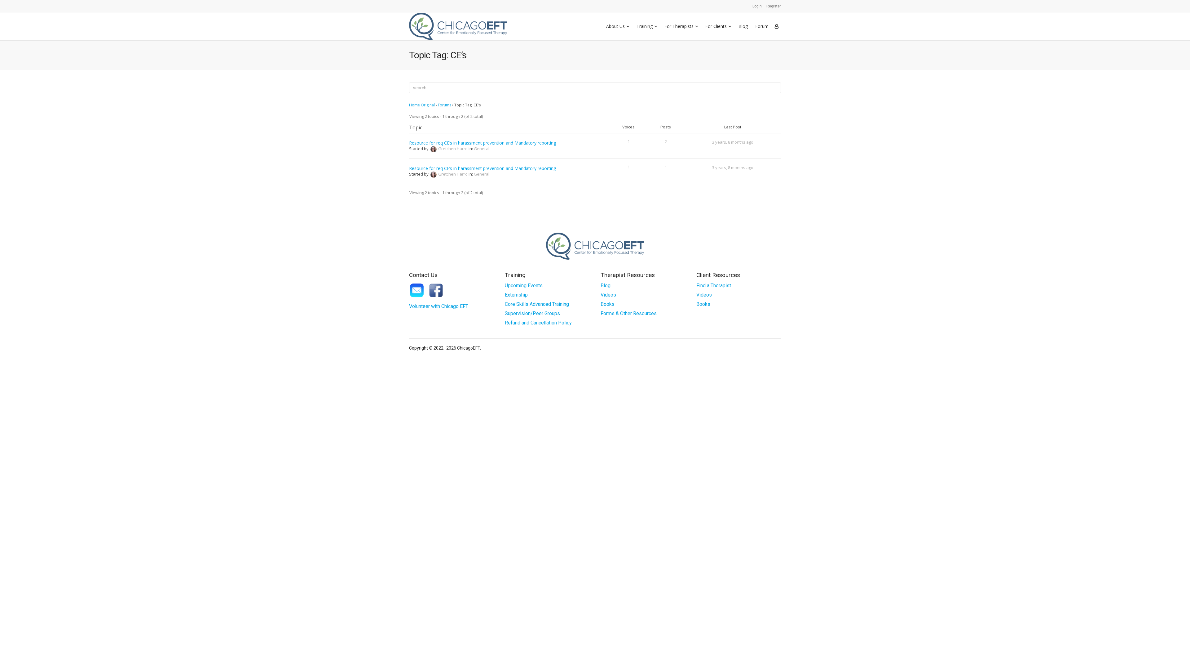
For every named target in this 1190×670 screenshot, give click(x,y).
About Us (615, 26)
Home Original (422, 105)
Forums (444, 105)
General (481, 148)
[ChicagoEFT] (458, 26)
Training (645, 26)
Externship (516, 295)
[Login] (776, 26)
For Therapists (679, 26)
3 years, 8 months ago (732, 142)
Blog (743, 26)
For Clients (716, 26)
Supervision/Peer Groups (532, 313)
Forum (762, 26)
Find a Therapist (713, 285)
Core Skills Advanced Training (537, 304)
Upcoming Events (524, 285)
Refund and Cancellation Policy (538, 323)
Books (608, 304)
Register (773, 6)
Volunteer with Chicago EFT (438, 306)
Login (757, 6)
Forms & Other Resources (629, 313)
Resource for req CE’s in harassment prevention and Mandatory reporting (482, 143)
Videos (608, 295)
